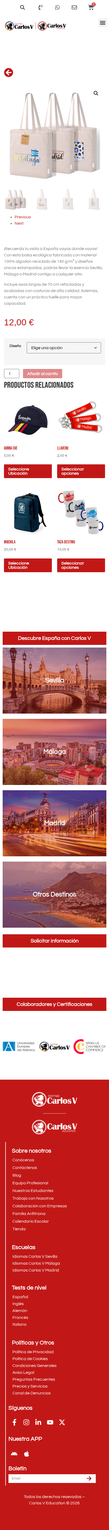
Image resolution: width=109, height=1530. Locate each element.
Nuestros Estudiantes (32, 1191)
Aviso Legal (23, 1372)
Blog (16, 1175)
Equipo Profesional (30, 1183)
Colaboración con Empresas (39, 1206)
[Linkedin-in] (38, 1422)
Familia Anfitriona (29, 1214)
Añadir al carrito (42, 374)
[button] (102, 22)
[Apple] (26, 1453)
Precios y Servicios (30, 1386)
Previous (23, 217)
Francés (20, 1317)
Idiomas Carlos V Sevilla (34, 1256)
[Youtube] (50, 1422)
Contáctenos (24, 1168)
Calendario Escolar (30, 1221)
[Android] (14, 1453)
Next (19, 223)
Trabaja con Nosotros (33, 1198)
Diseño (15, 346)
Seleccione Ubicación (18, 471)
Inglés (18, 1304)
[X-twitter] (62, 1422)
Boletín (17, 1469)
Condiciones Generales (34, 1365)
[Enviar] (89, 1478)
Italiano (19, 1324)
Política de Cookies (30, 1359)
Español (20, 1297)
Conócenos (23, 1160)
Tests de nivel (29, 1288)
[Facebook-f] (14, 1422)
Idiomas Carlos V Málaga (36, 1263)
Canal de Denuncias (31, 1393)
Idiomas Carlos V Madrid (35, 1270)
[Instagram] (26, 1422)
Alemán (19, 1311)
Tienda (19, 1229)
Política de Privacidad (33, 1352)
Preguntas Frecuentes (33, 1379)
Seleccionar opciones (72, 471)
